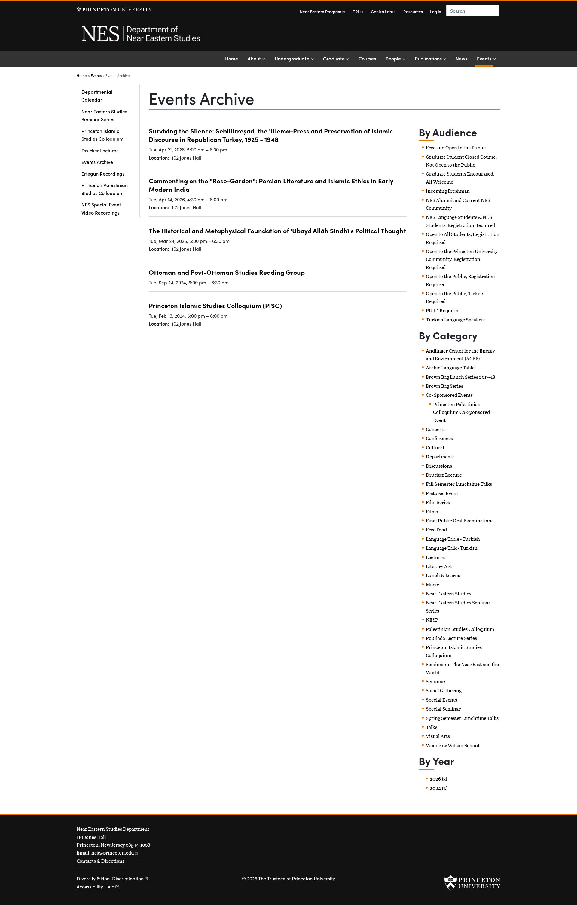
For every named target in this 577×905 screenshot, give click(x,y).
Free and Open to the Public (456, 147)
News (461, 58)
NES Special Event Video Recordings (101, 208)
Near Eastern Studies (448, 593)
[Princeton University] (114, 9)
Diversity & (110, 878)
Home (231, 58)
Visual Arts (438, 735)
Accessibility (95, 886)
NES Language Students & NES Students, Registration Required (460, 220)
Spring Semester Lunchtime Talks (462, 717)
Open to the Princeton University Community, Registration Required (462, 259)
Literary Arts (439, 566)
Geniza (381, 11)
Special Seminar (443, 708)
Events (485, 58)
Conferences (439, 438)
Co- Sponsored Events (449, 394)
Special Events (441, 699)
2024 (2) (438, 788)
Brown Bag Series (444, 385)
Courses (367, 58)
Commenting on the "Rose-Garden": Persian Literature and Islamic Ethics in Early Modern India (271, 185)
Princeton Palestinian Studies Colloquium (104, 189)
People (393, 58)
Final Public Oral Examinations (459, 520)
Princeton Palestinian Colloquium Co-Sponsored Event (461, 412)
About (254, 58)
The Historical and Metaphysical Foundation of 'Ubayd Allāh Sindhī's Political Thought (277, 230)
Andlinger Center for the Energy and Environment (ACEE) (460, 354)
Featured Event (442, 493)
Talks (431, 726)
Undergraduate (292, 58)
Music (432, 584)
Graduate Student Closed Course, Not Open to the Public (461, 160)
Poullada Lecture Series (451, 637)
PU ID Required (442, 310)
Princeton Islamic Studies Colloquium (102, 134)
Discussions (439, 465)
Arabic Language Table (450, 367)
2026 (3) (438, 778)
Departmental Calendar (96, 95)
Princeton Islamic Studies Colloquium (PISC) (215, 305)
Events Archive (97, 161)
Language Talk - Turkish (452, 547)
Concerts (435, 429)
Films (432, 511)
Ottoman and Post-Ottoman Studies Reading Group (227, 272)
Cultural (435, 447)
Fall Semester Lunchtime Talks (459, 483)
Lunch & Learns (443, 575)
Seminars (436, 681)
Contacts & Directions (100, 860)
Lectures (435, 557)
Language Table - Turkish (453, 538)
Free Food (436, 529)
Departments (440, 456)
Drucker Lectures (99, 150)
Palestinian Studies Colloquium (460, 628)
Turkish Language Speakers (455, 319)
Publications (428, 58)
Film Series (438, 502)
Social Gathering (444, 690)
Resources (413, 11)
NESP (432, 619)
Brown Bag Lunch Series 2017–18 (460, 376)
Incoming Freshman (448, 190)
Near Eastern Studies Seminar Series (104, 115)
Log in (435, 11)
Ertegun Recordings (102, 173)
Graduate (334, 58)
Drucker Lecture (444, 474)
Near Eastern (320, 11)
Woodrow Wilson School (452, 745)
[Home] (140, 37)
